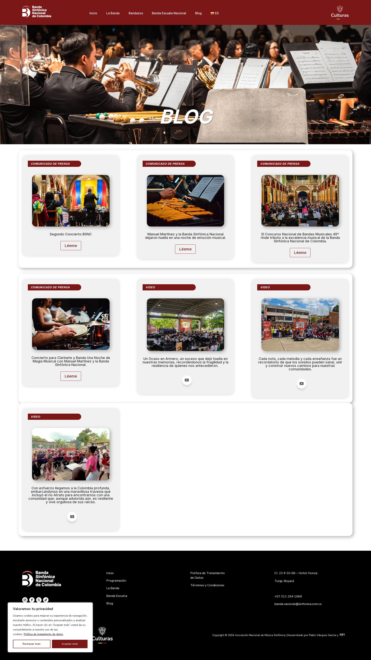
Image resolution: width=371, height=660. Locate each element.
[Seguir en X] (39, 600)
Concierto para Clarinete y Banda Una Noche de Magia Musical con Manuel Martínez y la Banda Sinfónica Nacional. (70, 361)
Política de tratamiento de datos (43, 634)
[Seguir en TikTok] (46, 600)
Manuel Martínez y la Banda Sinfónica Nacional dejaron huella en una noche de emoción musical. (185, 236)
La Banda (113, 13)
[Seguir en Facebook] (32, 600)
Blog (198, 13)
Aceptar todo (70, 644)
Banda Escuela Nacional (169, 13)
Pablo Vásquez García (322, 635)
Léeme (71, 245)
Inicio (93, 13)
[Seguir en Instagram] (25, 600)
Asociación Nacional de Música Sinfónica (260, 635)
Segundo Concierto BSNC (71, 234)
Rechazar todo (32, 644)
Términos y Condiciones (207, 585)
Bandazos (136, 13)
